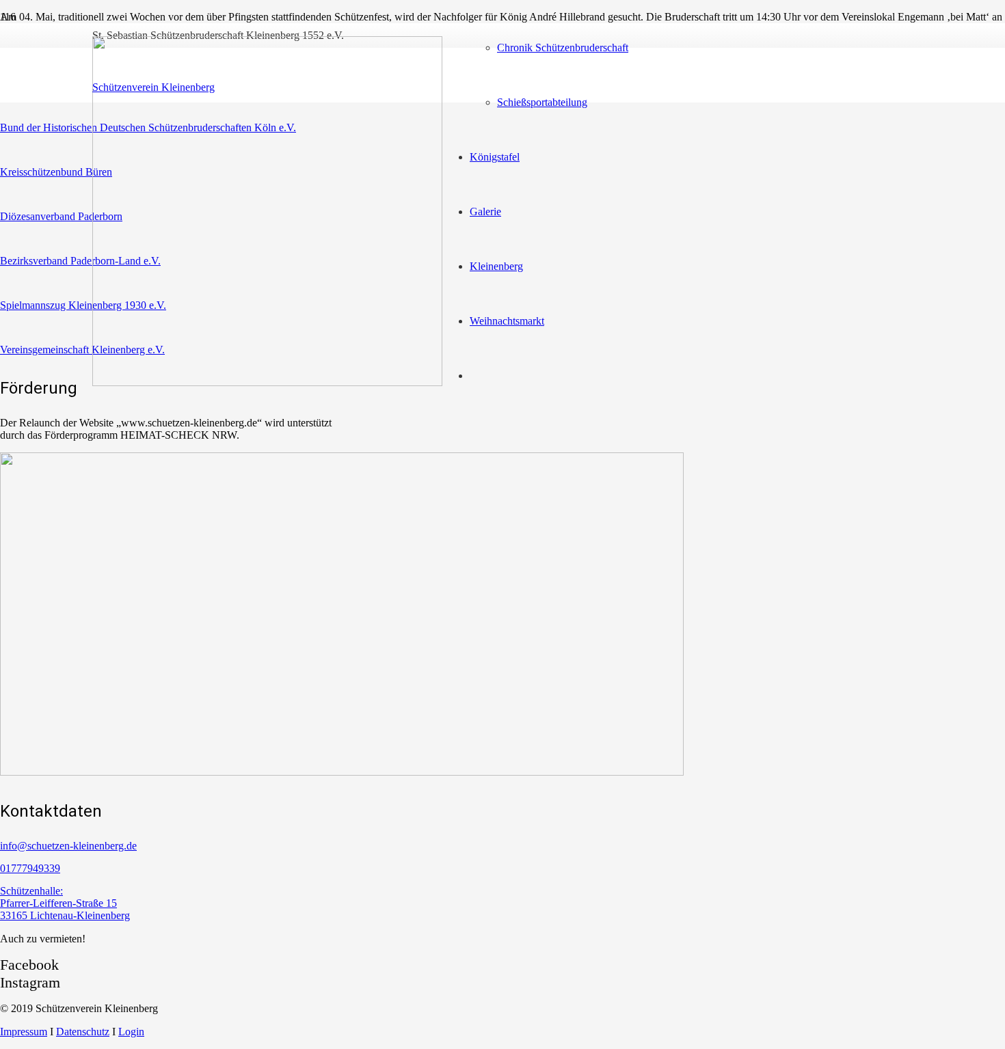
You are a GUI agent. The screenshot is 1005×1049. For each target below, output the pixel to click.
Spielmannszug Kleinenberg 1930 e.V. (83, 305)
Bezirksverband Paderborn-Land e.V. (80, 261)
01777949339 (30, 868)
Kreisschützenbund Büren (56, 172)
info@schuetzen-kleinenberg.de (68, 846)
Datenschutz (82, 1031)
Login (131, 1031)
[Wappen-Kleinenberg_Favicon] (267, 382)
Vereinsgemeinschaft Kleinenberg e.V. (82, 349)
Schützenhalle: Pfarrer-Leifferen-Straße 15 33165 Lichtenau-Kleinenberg (65, 903)
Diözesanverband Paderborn (61, 216)
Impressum (23, 1031)
